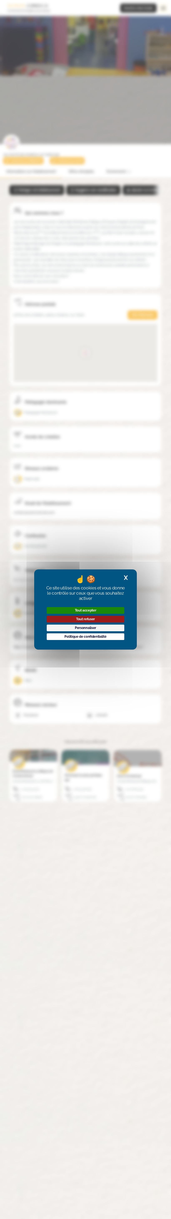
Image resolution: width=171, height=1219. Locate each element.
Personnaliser (85, 628)
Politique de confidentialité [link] (85, 637)
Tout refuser (85, 619)
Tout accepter (85, 610)
